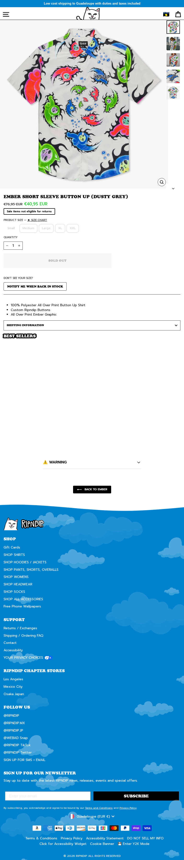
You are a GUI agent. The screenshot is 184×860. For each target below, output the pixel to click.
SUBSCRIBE (135, 453)
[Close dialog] (174, 388)
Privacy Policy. (120, 470)
